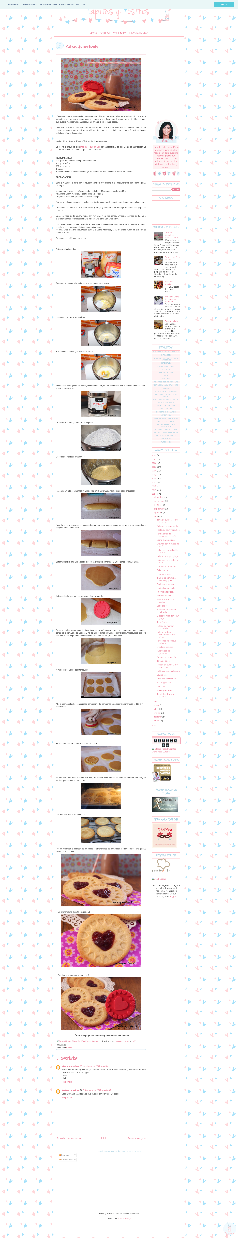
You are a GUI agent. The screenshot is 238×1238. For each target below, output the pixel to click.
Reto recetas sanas (166, 436)
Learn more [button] (80, 4)
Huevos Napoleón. (165, 592)
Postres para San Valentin (166, 385)
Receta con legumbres (166, 391)
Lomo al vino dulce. (166, 540)
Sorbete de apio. (164, 596)
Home (93, 33)
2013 (154, 725)
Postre (69, 1048)
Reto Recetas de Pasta (166, 429)
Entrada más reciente (69, 1138)
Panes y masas (166, 372)
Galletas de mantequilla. (168, 526)
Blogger (172, 896)
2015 (154, 490)
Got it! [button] (224, 4)
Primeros (166, 388)
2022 (154, 463)
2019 (154, 474)
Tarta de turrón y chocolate (172, 258)
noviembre (159, 501)
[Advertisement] (166, 79)
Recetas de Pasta (166, 402)
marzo (157, 713)
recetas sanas (166, 409)
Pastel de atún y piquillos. (168, 530)
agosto (157, 512)
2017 (154, 482)
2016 (154, 486)
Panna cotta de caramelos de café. (166, 535)
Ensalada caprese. (165, 647)
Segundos (166, 439)
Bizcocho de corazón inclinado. (166, 610)
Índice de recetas (138, 33)
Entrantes (166, 355)
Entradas (65, 1155)
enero (157, 720)
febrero (157, 717)
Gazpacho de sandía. (166, 657)
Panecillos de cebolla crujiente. (166, 642)
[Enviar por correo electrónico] (58, 1045)
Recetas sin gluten (166, 412)
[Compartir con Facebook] (65, 1045)
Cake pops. (162, 606)
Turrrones (166, 442)
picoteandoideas (70, 1066)
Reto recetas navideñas (166, 432)
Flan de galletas (172, 321)
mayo (157, 705)
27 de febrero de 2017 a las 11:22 (95, 1066)
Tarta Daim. (162, 622)
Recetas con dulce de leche (166, 395)
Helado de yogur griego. (168, 556)
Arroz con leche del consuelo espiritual (172, 299)
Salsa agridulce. (164, 682)
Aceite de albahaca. (166, 584)
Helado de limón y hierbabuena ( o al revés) (166, 634)
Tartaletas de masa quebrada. (165, 695)
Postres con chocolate (166, 382)
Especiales (166, 363)
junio (156, 701)
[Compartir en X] (62, 1045)
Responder (67, 1082)
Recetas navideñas (166, 406)
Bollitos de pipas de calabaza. (166, 600)
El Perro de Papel (124, 1218)
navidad (166, 369)
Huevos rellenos (166, 366)
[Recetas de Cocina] (161, 872)
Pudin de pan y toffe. (166, 588)
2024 (154, 455)
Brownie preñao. (164, 574)
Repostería (166, 415)
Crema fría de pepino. (166, 566)
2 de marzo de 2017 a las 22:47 (97, 1090)
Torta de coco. (163, 661)
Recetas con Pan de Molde (166, 399)
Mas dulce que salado (90, 147)
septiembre (159, 509)
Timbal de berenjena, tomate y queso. (166, 579)
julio (156, 516)
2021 (154, 467)
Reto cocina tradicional (166, 418)
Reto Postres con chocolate (166, 425)
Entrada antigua (137, 1138)
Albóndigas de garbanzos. (163, 652)
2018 (154, 478)
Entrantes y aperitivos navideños (166, 359)
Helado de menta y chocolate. (165, 627)
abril (156, 709)
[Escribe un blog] (60, 1045)
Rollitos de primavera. (167, 679)
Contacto (119, 33)
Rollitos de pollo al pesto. (168, 671)
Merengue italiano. (165, 690)
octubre (158, 505)
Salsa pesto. (162, 675)
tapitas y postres (70, 1090)
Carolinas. (161, 686)
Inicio (104, 1138)
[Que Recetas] (159, 879)
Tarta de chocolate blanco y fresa (171, 235)
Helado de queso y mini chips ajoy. (167, 666)
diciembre (159, 497)
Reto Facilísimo (166, 421)
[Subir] (229, 1229)
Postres (166, 379)
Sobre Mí (105, 33)
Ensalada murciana (169, 283)
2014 (154, 494)
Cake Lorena (162, 570)
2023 (154, 459)
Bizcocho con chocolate (166, 352)
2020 (154, 471)
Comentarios (67, 1160)
